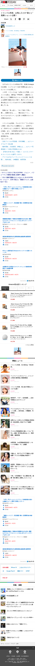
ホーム (3, 5)
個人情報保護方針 (25, 656)
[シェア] (15, 19)
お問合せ (8, 656)
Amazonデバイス (5, 288)
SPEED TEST (17, 5)
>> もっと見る (30, 345)
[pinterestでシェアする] (24, 19)
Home (10, 653)
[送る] (19, 19)
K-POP (28, 571)
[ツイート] (11, 19)
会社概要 (18, 656)
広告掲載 (13, 656)
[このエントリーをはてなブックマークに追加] (28, 19)
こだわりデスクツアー (25, 567)
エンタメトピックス (8, 166)
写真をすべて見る (18, 80)
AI (3, 571)
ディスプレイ (21, 288)
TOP (17, 648)
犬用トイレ (30, 288)
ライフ (31, 5)
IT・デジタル (10, 5)
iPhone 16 (14, 567)
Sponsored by (23, 280)
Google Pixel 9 (11, 571)
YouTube (25, 653)
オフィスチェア (13, 288)
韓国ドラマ (20, 571)
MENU (28, 1)
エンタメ (24, 5)
